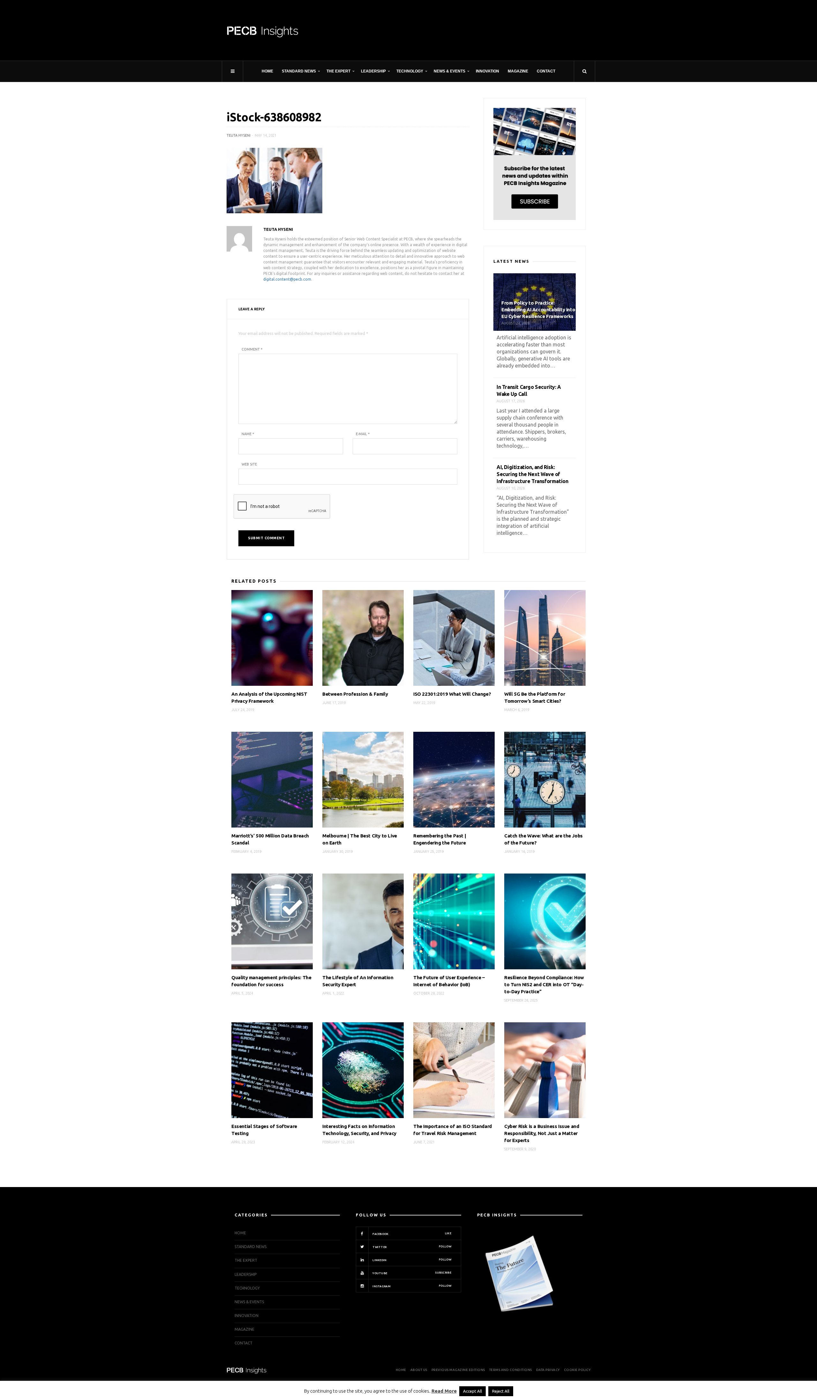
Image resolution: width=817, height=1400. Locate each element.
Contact (546, 71)
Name (248, 434)
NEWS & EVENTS (449, 71)
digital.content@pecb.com (287, 279)
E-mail (363, 434)
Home (267, 71)
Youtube (411, 1273)
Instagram (411, 1286)
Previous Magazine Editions (458, 1370)
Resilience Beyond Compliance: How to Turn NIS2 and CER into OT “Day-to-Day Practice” (544, 984)
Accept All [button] (472, 1391)
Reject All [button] (500, 1391)
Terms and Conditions (510, 1370)
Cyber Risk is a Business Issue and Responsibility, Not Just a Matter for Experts (541, 1133)
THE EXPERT (338, 71)
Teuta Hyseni (239, 135)
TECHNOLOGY (409, 71)
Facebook (411, 1234)
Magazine (518, 71)
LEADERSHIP (373, 71)
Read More (444, 1391)
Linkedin (411, 1260)
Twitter (411, 1247)
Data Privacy (548, 1370)
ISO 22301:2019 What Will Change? (452, 694)
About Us (418, 1370)
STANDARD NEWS (299, 71)
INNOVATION (487, 71)
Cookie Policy (577, 1370)
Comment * (252, 349)
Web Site (249, 464)
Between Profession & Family (355, 694)
